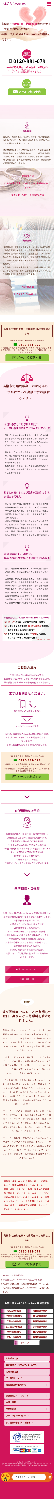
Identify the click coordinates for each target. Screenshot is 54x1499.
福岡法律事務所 (40, 1337)
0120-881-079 (29, 345)
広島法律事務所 (14, 1337)
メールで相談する (29, 357)
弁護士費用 (11, 1402)
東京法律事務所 (14, 1311)
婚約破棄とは (28, 176)
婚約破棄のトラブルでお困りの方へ (22, 1365)
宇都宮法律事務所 (14, 1316)
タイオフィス (27, 1343)
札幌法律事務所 (40, 1311)
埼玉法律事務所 (40, 1316)
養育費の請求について (16, 1385)
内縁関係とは (28, 287)
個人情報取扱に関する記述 (18, 1423)
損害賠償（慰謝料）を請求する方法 (28, 195)
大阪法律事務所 (40, 1327)
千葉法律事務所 (14, 1321)
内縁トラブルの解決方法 (28, 294)
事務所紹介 (11, 1409)
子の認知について (14, 1378)
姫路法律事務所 (40, 1332)
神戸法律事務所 (14, 1332)
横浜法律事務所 (40, 1321)
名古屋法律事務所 (14, 1327)
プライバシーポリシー (16, 1416)
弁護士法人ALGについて (27, 969)
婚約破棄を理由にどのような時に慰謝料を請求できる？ (27, 185)
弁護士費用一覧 (27, 979)
